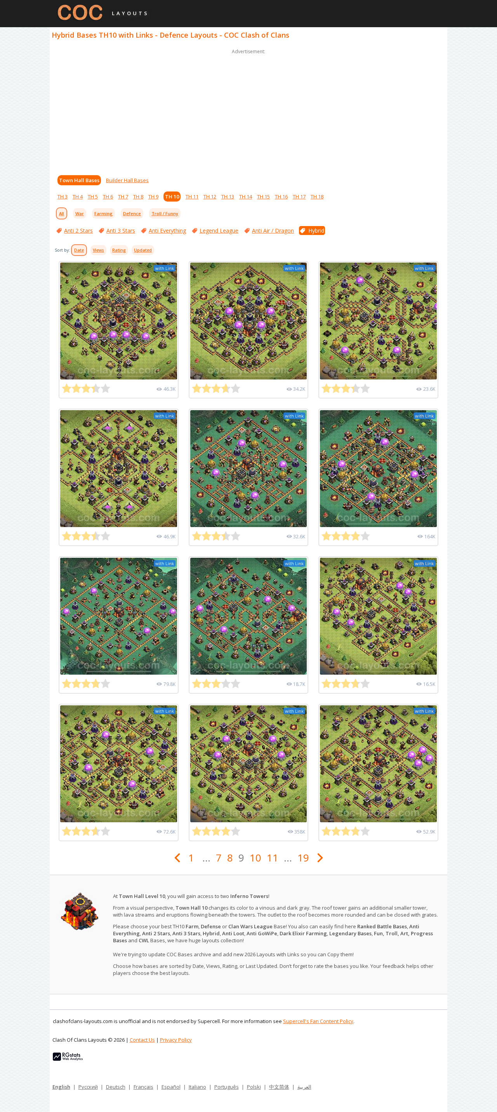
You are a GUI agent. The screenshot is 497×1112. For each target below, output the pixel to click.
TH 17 (299, 196)
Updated (143, 250)
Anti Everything (167, 230)
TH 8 (138, 196)
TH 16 (281, 196)
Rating (119, 250)
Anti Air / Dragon (273, 230)
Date (79, 250)
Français (143, 1086)
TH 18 (317, 196)
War (79, 213)
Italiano (197, 1086)
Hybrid (316, 230)
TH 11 (192, 196)
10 (255, 858)
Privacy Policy (176, 1039)
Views (98, 250)
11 (272, 858)
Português (226, 1086)
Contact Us (142, 1039)
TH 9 (153, 196)
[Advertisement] (248, 110)
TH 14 (245, 196)
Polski (254, 1086)
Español (171, 1086)
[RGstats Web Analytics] (68, 1058)
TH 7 (123, 196)
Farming (103, 213)
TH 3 (62, 196)
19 (303, 858)
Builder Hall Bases (127, 180)
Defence (132, 213)
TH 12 (209, 196)
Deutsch (115, 1086)
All (61, 213)
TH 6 (108, 196)
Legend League (219, 230)
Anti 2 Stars (78, 230)
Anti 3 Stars (120, 230)
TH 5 (93, 196)
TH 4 (78, 196)
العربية (304, 1086)
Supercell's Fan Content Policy (318, 1021)
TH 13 (227, 196)
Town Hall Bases (79, 180)
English (61, 1086)
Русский (88, 1086)
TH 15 (263, 196)
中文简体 (279, 1086)
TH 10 (172, 196)
